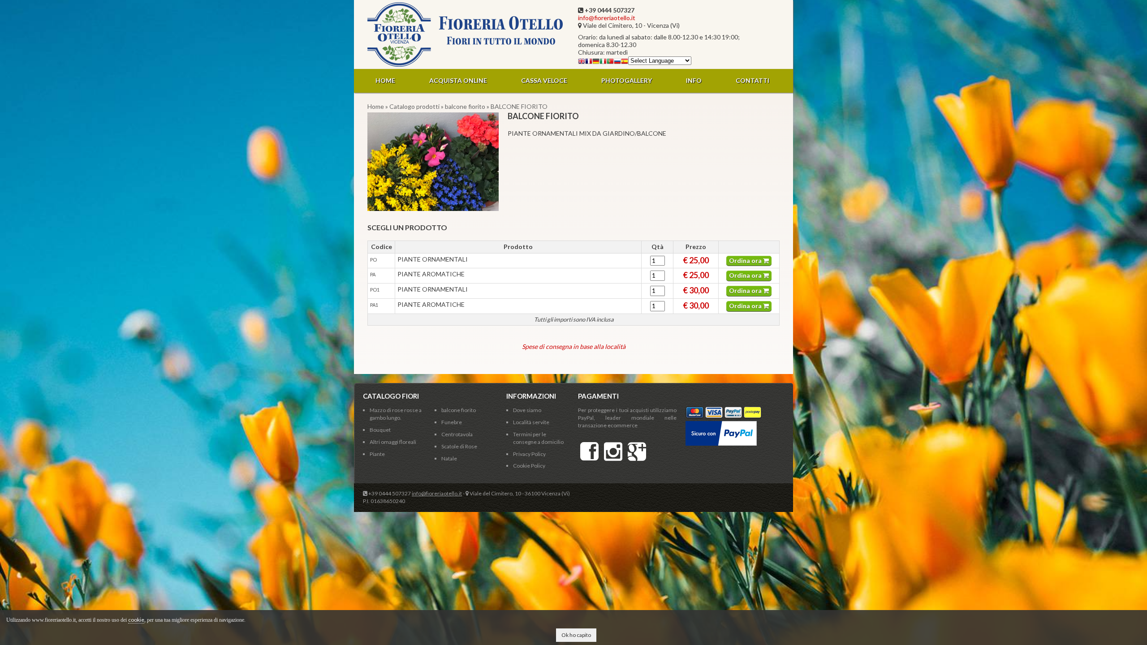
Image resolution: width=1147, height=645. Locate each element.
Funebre (451, 422)
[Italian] (603, 62)
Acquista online (458, 80)
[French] (588, 62)
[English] (581, 62)
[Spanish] (624, 62)
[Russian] (617, 62)
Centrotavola (457, 434)
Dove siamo (527, 410)
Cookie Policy (529, 465)
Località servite (531, 422)
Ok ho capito (576, 635)
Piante (377, 454)
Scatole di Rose (459, 446)
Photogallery (626, 80)
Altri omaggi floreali (393, 442)
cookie (136, 619)
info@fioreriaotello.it (606, 18)
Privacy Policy (529, 454)
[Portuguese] (610, 62)
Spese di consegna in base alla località (573, 346)
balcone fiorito (465, 106)
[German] (595, 62)
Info (694, 80)
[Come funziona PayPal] (721, 424)
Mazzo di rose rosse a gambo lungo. (396, 414)
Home (385, 80)
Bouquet (380, 429)
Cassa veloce (544, 80)
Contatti (752, 80)
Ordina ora (746, 260)
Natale (449, 458)
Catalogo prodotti (414, 106)
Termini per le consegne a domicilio (538, 438)
